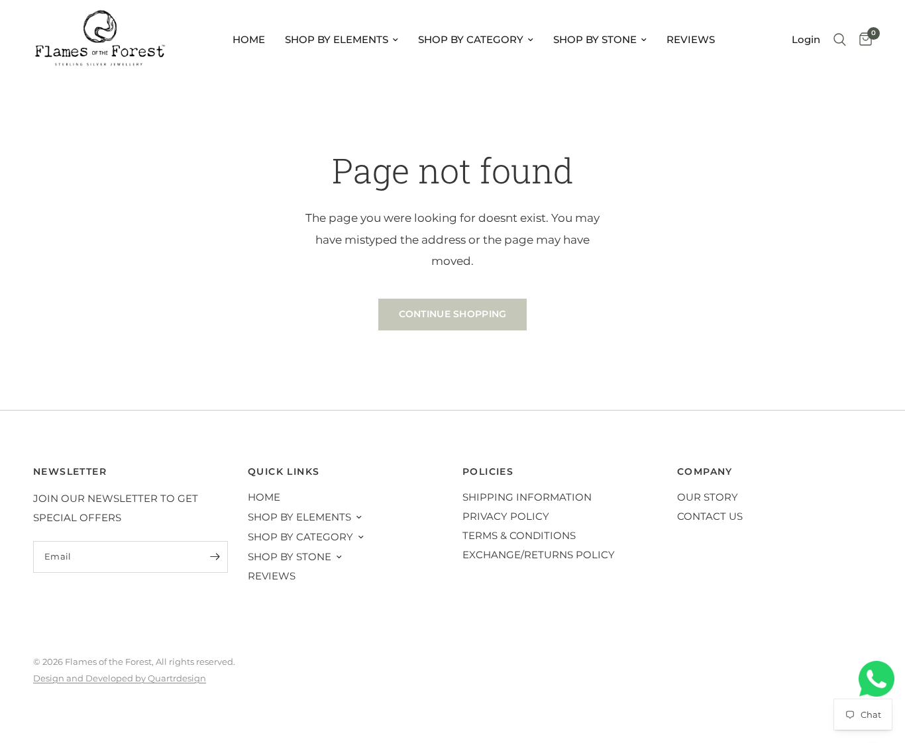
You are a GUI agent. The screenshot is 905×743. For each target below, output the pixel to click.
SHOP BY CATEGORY (470, 39)
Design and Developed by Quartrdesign (119, 678)
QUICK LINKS (283, 471)
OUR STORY (707, 497)
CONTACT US (710, 516)
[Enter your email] (214, 557)
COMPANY (705, 471)
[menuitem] (249, 39)
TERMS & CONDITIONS (519, 535)
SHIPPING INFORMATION (527, 497)
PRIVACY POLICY (505, 516)
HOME (249, 39)
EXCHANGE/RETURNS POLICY (538, 554)
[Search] (840, 39)
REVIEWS (690, 39)
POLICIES (487, 471)
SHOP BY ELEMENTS (336, 39)
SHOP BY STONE (595, 39)
